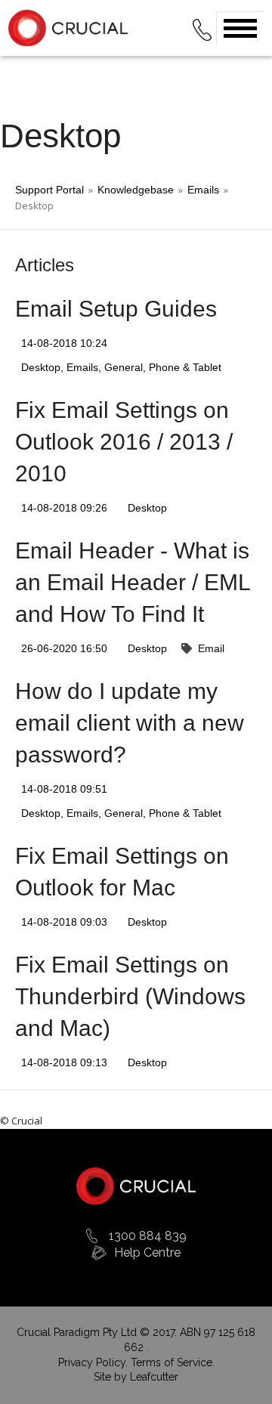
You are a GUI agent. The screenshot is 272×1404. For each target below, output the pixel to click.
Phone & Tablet (185, 367)
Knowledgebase (135, 190)
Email (211, 648)
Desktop (40, 367)
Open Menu (240, 28)
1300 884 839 (148, 1236)
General (123, 367)
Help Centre (147, 1252)
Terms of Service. (173, 1362)
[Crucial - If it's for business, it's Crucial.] (136, 1185)
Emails (203, 190)
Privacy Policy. (94, 1362)
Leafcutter (154, 1377)
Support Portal (49, 190)
